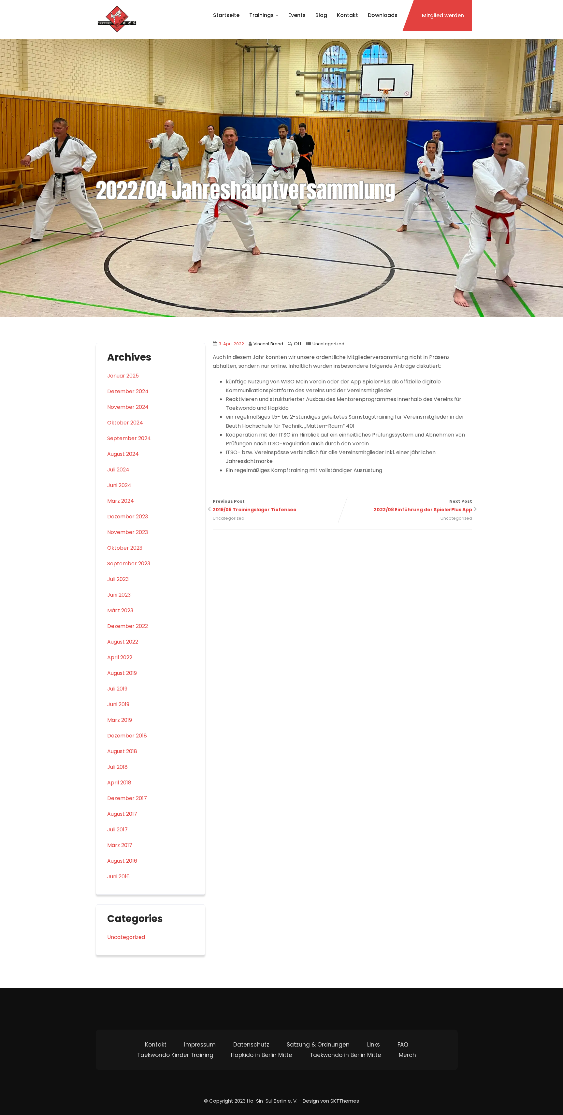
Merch (407, 1055)
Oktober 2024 (125, 422)
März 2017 (119, 845)
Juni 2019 (118, 704)
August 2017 (122, 814)
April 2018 (119, 782)
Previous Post (254, 505)
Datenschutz (251, 1044)
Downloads (382, 15)
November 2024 (128, 407)
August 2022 (122, 642)
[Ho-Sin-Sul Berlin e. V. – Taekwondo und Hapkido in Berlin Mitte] (117, 19)
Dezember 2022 (127, 626)
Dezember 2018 (127, 735)
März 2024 (120, 501)
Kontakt (347, 15)
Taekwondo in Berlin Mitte (345, 1055)
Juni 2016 (118, 876)
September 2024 (129, 438)
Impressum (200, 1044)
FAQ (402, 1044)
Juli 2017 (117, 829)
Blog (321, 15)
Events (297, 15)
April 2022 (119, 657)
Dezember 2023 (127, 516)
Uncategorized (328, 344)
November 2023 (127, 532)
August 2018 (122, 751)
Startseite (226, 15)
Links (373, 1044)
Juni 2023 (119, 595)
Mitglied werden (443, 15)
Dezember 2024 (128, 391)
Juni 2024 (119, 485)
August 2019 (122, 673)
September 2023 (128, 563)
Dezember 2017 (127, 798)
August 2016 (122, 861)
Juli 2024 (118, 469)
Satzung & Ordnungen (318, 1044)
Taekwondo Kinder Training (175, 1055)
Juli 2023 (118, 579)
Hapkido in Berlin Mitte (261, 1055)
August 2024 (123, 454)
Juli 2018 (117, 767)
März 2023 (120, 610)
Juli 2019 (117, 688)
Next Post (423, 505)
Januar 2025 (123, 375)
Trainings (261, 15)
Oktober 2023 (124, 548)
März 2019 (119, 720)
